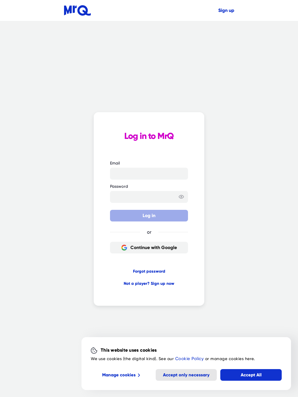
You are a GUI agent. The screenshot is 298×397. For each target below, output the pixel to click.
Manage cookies (119, 375)
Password (119, 186)
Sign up (226, 10)
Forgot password (149, 271)
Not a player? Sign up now (149, 283)
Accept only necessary (186, 375)
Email (115, 163)
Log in (149, 215)
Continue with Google (153, 247)
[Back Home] (77, 10)
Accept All (251, 375)
